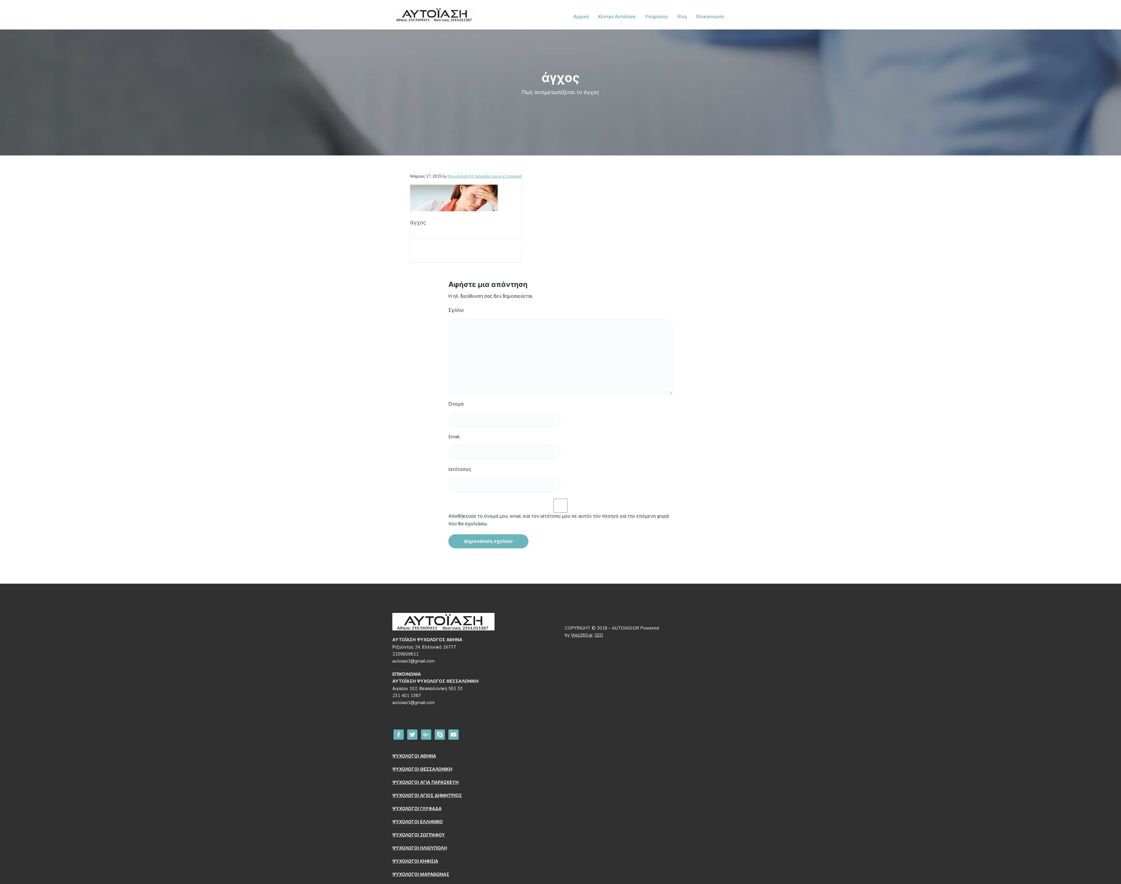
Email (454, 437)
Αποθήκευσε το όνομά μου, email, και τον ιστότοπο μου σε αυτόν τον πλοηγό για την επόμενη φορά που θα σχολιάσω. (558, 520)
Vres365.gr (582, 635)
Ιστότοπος (459, 469)
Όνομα (456, 404)
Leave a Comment (506, 176)
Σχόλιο (456, 310)
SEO (599, 635)
